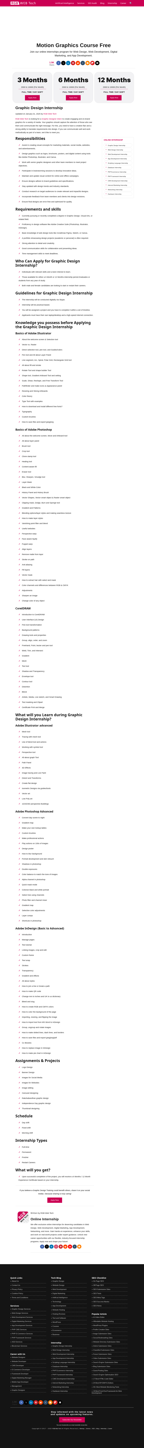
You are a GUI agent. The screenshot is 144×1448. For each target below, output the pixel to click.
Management (17, 1386)
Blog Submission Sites (101, 1366)
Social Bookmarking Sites (102, 1338)
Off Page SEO (98, 1285)
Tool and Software (59, 1318)
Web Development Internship (117, 154)
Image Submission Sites (102, 1334)
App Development (59, 1306)
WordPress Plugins (100, 1325)
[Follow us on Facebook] (59, 63)
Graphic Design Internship (39, 108)
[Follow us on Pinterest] (73, 63)
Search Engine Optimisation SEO (105, 1375)
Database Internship (114, 167)
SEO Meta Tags (99, 1297)
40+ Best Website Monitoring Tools (106, 1387)
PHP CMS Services (19, 1329)
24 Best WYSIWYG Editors (103, 1383)
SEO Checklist (99, 1278)
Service (88, 1428)
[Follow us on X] (63, 63)
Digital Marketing (58, 1293)
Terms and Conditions (20, 1297)
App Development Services (22, 1325)
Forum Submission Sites (102, 1354)
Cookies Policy (17, 1293)
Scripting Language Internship (118, 163)
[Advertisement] (72, 21)
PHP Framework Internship (117, 176)
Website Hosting (58, 1310)
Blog (102, 3)
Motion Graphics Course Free (73, 45)
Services (81, 3)
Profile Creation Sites (101, 1329)
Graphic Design (58, 1281)
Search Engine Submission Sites (105, 1362)
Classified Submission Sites (103, 1350)
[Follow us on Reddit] (78, 63)
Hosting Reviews (58, 1314)
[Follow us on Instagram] (56, 1247)
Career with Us (17, 1354)
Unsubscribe (65, 1425)
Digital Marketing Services (21, 1321)
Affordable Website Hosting (103, 1321)
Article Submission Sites (102, 1346)
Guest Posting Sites (100, 1370)
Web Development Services (22, 1317)
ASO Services (17, 1342)
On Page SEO (98, 1281)
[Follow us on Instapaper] (97, 63)
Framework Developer (20, 1374)
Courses (55, 1326)
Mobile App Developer (20, 1382)
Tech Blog (56, 1278)
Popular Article (99, 1314)
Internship (112, 3)
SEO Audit (92, 3)
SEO (93, 1428)
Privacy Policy (17, 1289)
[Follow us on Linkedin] (68, 63)
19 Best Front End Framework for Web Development (107, 1392)
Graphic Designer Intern (52, 119)
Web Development (59, 1289)
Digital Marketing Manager (22, 1378)
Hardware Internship (114, 194)
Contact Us (16, 1285)
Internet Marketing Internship (117, 185)
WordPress (56, 1322)
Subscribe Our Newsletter (72, 1420)
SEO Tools (97, 1293)
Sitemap (81, 1428)
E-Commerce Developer (21, 1370)
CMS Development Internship (117, 181)
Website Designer (18, 1357)
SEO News (97, 1306)
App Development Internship (117, 159)
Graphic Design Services (21, 1309)
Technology (56, 1302)
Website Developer (19, 1361)
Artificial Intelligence (60, 1297)
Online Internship (45, 1219)
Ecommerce (56, 1330)
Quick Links (16, 1278)
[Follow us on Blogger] (88, 63)
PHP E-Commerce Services (22, 1334)
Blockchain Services (19, 1346)
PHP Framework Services (21, 1338)
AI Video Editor (98, 1317)
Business (55, 1334)
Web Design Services (20, 1313)
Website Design (58, 1285)
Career (123, 3)
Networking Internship (115, 189)
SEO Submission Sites (101, 1289)
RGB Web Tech (50, 114)
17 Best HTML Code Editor (103, 1379)
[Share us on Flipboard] (92, 63)
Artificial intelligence (64, 3)
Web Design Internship (115, 150)
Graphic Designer (18, 1390)
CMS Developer (18, 1365)
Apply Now (32, 98)
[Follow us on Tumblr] (83, 63)
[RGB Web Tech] (23, 4)
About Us (15, 1281)
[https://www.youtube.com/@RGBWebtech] (70, 1247)
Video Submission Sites (102, 1358)
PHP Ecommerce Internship (117, 172)
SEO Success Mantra (101, 1302)
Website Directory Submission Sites (106, 1342)
